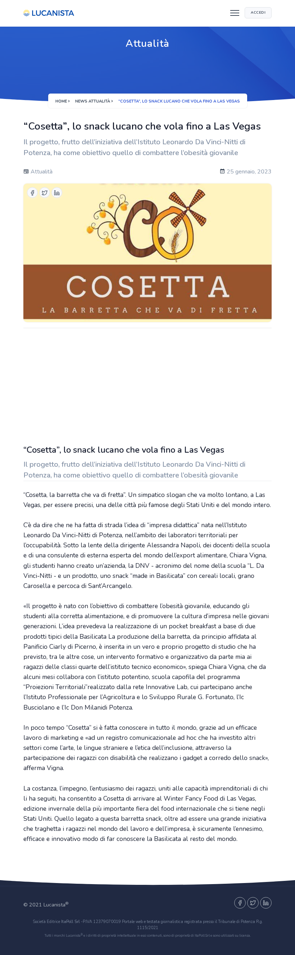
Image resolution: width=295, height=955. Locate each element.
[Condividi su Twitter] (44, 192)
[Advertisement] (147, 384)
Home (61, 101)
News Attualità (92, 101)
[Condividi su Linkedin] (56, 192)
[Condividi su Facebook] (32, 192)
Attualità (41, 172)
